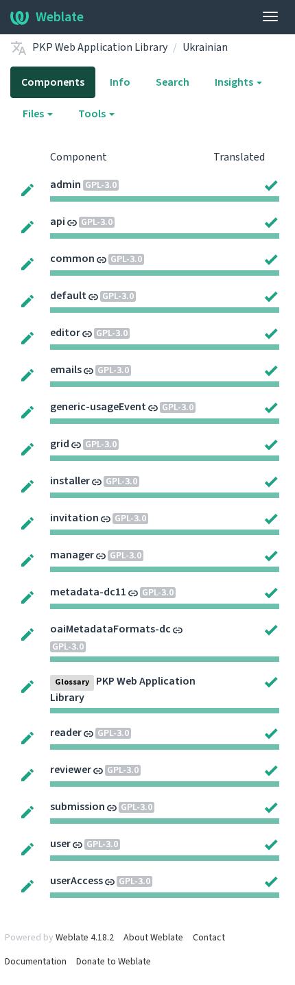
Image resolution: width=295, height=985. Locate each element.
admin (65, 184)
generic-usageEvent (98, 406)
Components (52, 82)
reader (66, 732)
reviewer (70, 769)
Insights (235, 82)
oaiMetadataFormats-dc (110, 629)
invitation (74, 517)
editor (65, 332)
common (72, 258)
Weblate (60, 17)
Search (172, 82)
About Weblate (153, 938)
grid (59, 443)
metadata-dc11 (88, 592)
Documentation (36, 962)
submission (77, 806)
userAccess (76, 880)
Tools (93, 113)
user (60, 843)
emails (66, 369)
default (68, 295)
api (57, 221)
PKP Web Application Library (99, 47)
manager (72, 554)
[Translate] (27, 189)
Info (120, 82)
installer (70, 480)
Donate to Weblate (113, 962)
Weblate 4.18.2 (85, 938)
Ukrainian (205, 47)
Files (34, 113)
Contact (209, 938)
